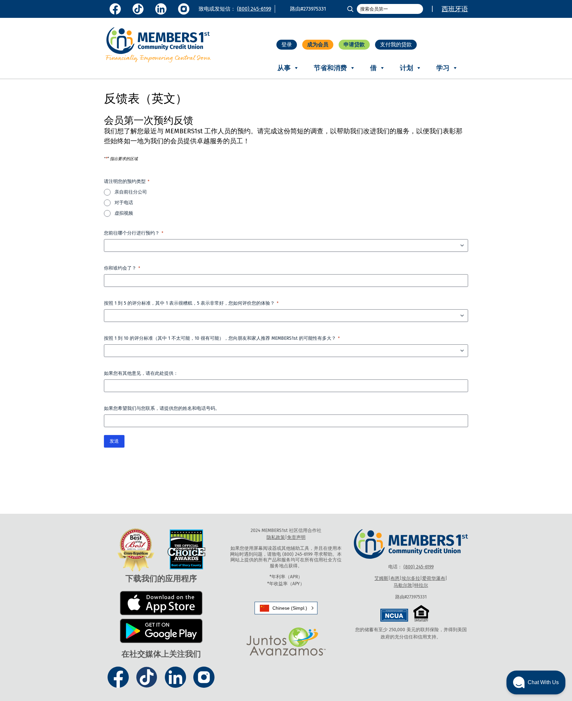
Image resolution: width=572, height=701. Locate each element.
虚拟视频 (124, 213)
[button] (286, 608)
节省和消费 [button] (330, 68)
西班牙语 (455, 9)
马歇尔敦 (403, 585)
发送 (114, 441)
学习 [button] (443, 68)
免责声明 (296, 537)
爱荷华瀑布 (433, 578)
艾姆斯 (381, 578)
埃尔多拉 (411, 578)
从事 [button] (284, 68)
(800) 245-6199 (254, 9)
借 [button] (373, 68)
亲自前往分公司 (131, 192)
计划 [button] (406, 68)
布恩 (395, 578)
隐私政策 (275, 537)
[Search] (350, 9)
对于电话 (124, 202)
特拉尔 (421, 585)
